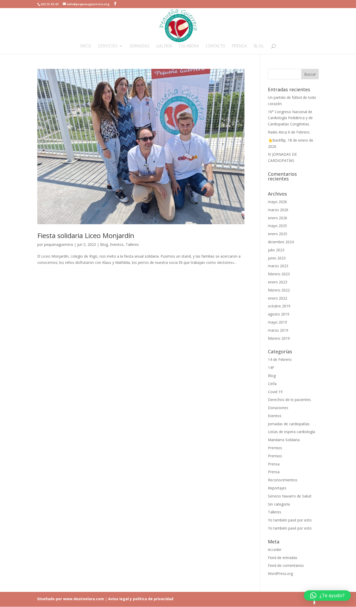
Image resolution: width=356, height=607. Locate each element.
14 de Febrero (280, 359)
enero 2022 (277, 298)
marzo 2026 (278, 209)
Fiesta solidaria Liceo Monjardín (85, 235)
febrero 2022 (279, 290)
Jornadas (140, 46)
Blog (259, 46)
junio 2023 (277, 258)
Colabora (189, 46)
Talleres (132, 244)
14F (271, 367)
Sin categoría (279, 504)
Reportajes (277, 487)
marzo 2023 (278, 265)
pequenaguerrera (58, 244)
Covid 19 (275, 391)
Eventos (117, 244)
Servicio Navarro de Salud (289, 496)
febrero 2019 (279, 338)
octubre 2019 (279, 306)
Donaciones (278, 407)
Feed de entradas (282, 557)
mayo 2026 (277, 201)
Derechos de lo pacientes (289, 399)
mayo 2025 (277, 225)
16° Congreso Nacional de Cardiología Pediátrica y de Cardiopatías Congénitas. (290, 118)
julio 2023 (276, 249)
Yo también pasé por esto (290, 520)
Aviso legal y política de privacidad (140, 598)
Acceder (274, 549)
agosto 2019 (278, 314)
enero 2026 (277, 217)
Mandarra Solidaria (284, 439)
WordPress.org (280, 573)
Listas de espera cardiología (291, 431)
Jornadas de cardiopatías (289, 423)
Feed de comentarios (286, 565)
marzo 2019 (278, 330)
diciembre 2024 (281, 241)
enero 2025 (277, 233)
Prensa (239, 46)
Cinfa (272, 383)
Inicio (85, 46)
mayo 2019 (277, 322)
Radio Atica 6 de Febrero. (289, 132)
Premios (275, 447)
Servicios (108, 46)
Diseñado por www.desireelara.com (70, 598)
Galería (164, 46)
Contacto (215, 46)
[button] (327, 595)
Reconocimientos (282, 479)
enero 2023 (277, 282)
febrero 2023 (279, 273)
